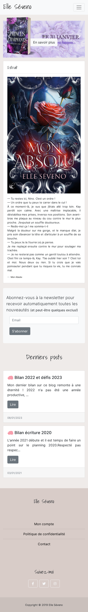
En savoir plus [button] (44, 42)
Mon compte (44, 524)
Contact (44, 544)
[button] (9, 36)
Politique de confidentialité (44, 534)
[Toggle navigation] (79, 7)
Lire (13, 404)
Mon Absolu (16, 277)
